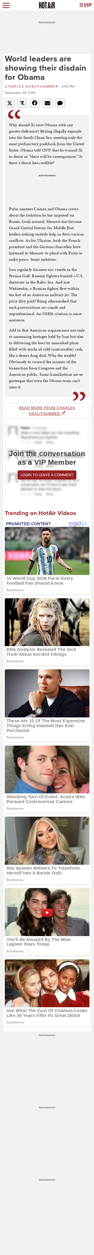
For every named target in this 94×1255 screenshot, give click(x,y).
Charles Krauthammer (32, 86)
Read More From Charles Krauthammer (47, 411)
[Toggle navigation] (6, 5)
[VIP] (86, 5)
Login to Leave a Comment (47, 475)
